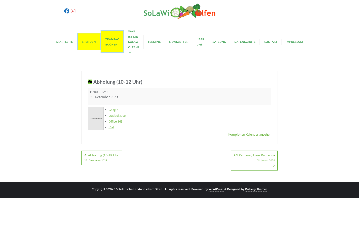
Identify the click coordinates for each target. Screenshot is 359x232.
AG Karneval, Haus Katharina (254, 157)
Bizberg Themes (256, 189)
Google (113, 110)
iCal (111, 127)
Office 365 (116, 121)
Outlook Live (117, 116)
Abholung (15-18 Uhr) (101, 157)
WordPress (216, 189)
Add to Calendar (96, 119)
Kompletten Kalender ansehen (249, 134)
